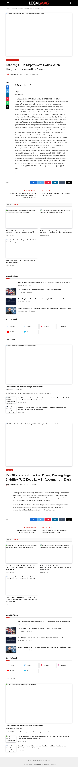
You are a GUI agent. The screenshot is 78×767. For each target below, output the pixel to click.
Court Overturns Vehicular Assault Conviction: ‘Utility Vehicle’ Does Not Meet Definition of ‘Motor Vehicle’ (43, 399)
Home (7, 8)
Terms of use (37, 764)
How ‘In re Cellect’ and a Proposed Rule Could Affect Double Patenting (21, 261)
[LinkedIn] (7, 95)
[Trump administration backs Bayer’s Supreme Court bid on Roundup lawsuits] (11, 310)
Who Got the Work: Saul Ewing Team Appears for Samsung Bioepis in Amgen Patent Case (21, 232)
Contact (53, 764)
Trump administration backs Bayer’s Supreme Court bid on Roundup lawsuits (44, 308)
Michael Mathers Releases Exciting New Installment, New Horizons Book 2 (44, 282)
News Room (14, 74)
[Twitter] (7, 91)
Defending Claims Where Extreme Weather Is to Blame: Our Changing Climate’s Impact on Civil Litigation (42, 408)
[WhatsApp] (7, 103)
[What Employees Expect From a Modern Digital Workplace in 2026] (11, 301)
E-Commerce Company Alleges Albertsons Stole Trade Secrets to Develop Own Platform (56, 232)
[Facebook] (7, 87)
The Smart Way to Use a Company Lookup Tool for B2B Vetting (39, 289)
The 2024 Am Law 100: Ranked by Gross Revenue (24, 387)
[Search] (70, 3)
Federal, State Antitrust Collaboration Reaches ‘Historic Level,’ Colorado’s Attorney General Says (55, 567)
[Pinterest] (7, 99)
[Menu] (8, 3)
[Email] (7, 107)
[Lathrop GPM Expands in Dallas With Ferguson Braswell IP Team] (39, 34)
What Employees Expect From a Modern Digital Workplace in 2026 (41, 299)
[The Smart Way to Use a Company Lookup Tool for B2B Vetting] (11, 291)
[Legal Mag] (39, 3)
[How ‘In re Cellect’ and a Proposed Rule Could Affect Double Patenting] (22, 248)
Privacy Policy (28, 764)
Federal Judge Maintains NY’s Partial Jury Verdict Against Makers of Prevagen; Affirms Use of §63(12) (21, 599)
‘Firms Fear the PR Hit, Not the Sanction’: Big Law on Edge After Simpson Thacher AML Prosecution (21, 567)
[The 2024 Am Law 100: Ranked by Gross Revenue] (39, 364)
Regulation (9, 470)
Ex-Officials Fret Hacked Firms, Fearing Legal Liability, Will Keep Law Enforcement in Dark (23, 195)
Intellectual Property (12, 60)
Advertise (46, 764)
